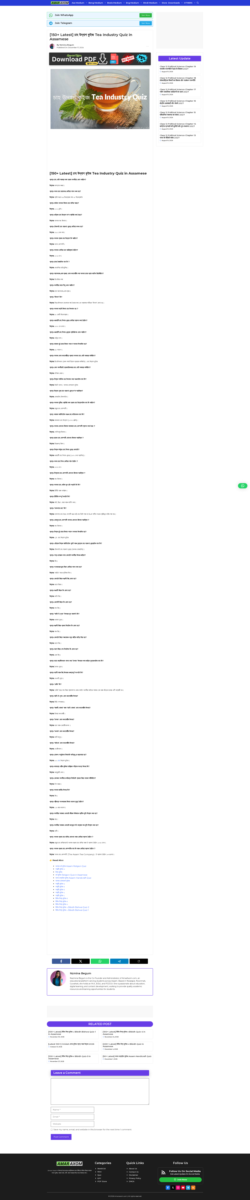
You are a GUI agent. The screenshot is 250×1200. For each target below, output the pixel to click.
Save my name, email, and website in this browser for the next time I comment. (93, 1129)
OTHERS (188, 3)
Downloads (174, 3)
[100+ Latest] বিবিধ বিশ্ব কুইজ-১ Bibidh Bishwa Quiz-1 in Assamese (72, 1033)
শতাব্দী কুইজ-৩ (60, 869)
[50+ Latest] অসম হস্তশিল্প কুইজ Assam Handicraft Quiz (127, 1056)
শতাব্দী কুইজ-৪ (60, 889)
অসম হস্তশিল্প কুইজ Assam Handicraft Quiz (73, 878)
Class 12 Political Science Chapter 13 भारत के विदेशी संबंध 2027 (178, 136)
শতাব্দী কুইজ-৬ (60, 883)
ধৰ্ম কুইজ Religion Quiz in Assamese (71, 875)
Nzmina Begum (67, 45)
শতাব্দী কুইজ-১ (60, 895)
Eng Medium (132, 3)
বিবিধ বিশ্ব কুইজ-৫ (61, 901)
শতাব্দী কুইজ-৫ (60, 886)
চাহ (59, 760)
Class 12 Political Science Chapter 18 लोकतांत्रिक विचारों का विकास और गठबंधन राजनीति (178, 79)
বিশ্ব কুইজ (58, 872)
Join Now (145, 15)
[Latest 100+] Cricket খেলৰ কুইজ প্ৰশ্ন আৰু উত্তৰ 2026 (71, 1044)
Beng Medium (96, 3)
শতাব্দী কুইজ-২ (60, 892)
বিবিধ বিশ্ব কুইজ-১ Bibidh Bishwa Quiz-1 (72, 910)
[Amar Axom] (60, 3)
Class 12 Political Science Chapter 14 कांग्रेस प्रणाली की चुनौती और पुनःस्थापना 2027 (178, 125)
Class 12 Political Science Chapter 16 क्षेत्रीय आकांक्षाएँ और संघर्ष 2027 (178, 102)
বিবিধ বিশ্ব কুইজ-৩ (61, 904)
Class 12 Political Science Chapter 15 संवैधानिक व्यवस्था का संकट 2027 (178, 113)
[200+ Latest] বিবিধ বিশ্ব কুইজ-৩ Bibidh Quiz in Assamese (123, 1045)
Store (164, 3)
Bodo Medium (114, 3)
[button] (197, 3)
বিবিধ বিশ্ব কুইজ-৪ (61, 898)
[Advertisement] (100, 150)
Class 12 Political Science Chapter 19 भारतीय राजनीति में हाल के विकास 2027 (178, 67)
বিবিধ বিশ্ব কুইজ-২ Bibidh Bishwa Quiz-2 (72, 907)
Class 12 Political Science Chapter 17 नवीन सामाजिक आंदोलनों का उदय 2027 (178, 90)
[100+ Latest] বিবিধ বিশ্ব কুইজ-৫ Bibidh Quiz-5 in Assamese (69, 1057)
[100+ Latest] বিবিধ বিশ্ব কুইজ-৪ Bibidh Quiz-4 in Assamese (124, 1033)
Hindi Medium (150, 3)
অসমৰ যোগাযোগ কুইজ (62, 880)
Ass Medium (78, 3)
